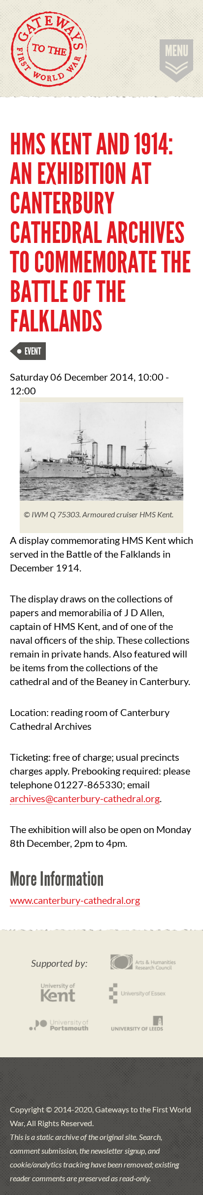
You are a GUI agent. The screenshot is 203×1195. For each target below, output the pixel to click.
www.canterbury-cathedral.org (75, 900)
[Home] (49, 49)
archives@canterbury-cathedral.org (85, 798)
